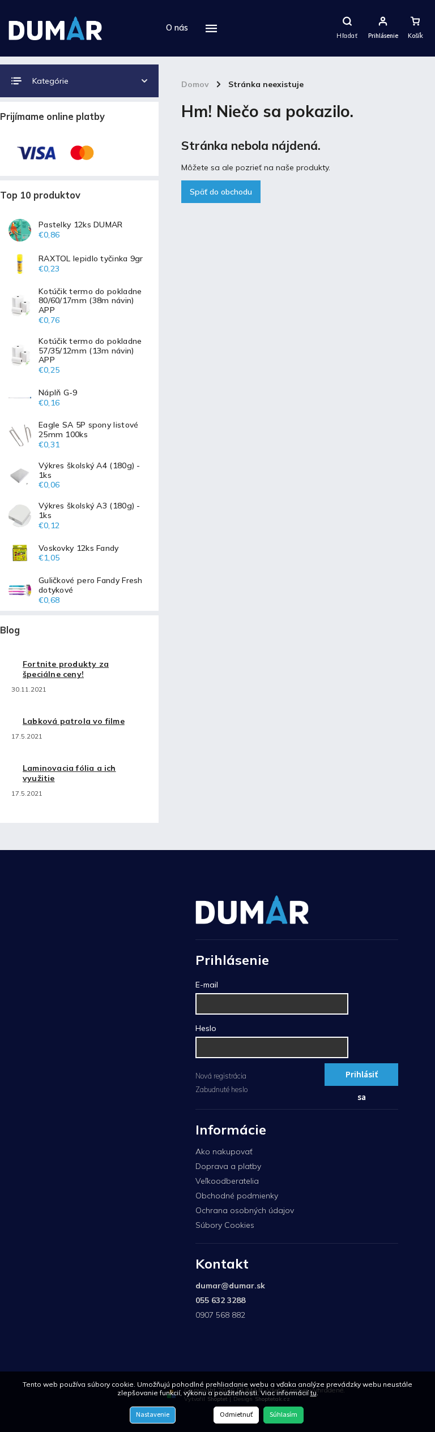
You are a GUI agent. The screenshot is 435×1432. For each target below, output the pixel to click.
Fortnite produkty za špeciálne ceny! (66, 669)
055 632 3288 (220, 1300)
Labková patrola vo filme (74, 721)
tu (313, 1392)
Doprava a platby (228, 1166)
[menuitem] (177, 28)
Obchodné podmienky (236, 1196)
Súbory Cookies (224, 1225)
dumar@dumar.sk (230, 1285)
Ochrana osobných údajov (244, 1210)
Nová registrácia (220, 1075)
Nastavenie (152, 1415)
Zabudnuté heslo (221, 1089)
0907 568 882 (220, 1315)
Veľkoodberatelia (227, 1181)
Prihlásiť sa (362, 1077)
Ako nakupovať (224, 1151)
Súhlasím (283, 1415)
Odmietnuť (236, 1415)
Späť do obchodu (221, 192)
